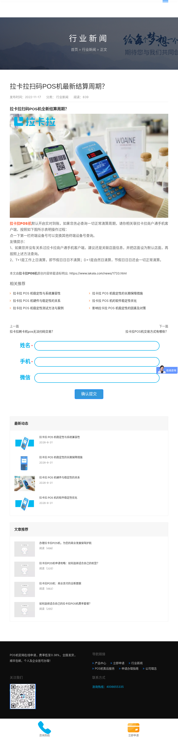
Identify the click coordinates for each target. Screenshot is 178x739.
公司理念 (151, 668)
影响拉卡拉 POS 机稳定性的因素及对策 (119, 308)
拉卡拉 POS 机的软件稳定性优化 (114, 300)
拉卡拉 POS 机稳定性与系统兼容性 (37, 293)
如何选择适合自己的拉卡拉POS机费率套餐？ (65, 603)
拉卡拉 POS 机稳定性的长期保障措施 (117, 293)
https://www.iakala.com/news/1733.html (98, 273)
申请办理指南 (130, 668)
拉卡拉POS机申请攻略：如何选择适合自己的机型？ (69, 563)
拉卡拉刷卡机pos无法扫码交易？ (32, 331)
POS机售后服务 (105, 668)
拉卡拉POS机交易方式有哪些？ (146, 331)
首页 (74, 49)
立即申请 (118, 663)
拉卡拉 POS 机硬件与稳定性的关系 (37, 300)
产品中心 (100, 663)
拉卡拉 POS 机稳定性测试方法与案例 (38, 308)
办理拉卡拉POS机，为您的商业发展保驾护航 (65, 543)
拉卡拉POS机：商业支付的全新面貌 (60, 583)
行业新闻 (89, 49)
